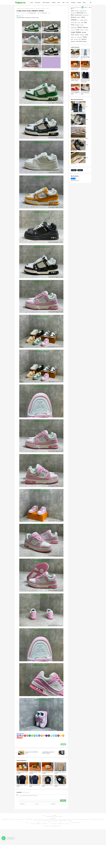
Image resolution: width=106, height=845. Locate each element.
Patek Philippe (79, 37)
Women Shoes (69, 820)
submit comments (63, 801)
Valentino (83, 39)
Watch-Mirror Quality (62, 820)
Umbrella (49, 820)
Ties (41, 820)
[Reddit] (27, 736)
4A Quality (37, 2)
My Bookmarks (67, 823)
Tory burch (76, 39)
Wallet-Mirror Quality (55, 820)
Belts (10, 819)
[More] (63, 736)
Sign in (90, 7)
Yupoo (74, 170)
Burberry (73, 17)
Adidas (72, 10)
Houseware (51, 819)
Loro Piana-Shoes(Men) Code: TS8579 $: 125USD (85, 93)
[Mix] (42, 736)
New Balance (82, 34)
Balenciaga (80, 13)
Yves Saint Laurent (81, 41)
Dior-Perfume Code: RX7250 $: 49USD (79, 109)
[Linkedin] (39, 736)
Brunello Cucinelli (85, 15)
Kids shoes (69, 819)
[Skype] (54, 736)
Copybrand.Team (32, 13)
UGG (80, 39)
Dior (85, 22)
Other (75, 37)
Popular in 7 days (54, 823)
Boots (72, 15)
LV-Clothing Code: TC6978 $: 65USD (34, 785)
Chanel (73, 20)
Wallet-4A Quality (55, 816)
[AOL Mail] (49, 736)
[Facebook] (18, 736)
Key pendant (60, 819)
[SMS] (51, 736)
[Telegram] (37, 736)
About (84, 2)
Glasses (39, 819)
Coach (79, 22)
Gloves (43, 819)
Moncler (77, 34)
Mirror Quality (46, 2)
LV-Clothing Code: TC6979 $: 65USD (47, 785)
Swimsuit (38, 820)
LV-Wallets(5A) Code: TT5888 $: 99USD (35, 772)
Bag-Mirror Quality (5, 819)
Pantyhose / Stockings (84, 819)
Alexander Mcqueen (83, 10)
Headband (47, 819)
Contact (79, 2)
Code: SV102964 (79, 160)
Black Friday (39, 823)
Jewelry (55, 819)
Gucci (79, 27)
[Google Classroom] (58, 736)
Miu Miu (84, 32)
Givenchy (82, 25)
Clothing (17, 819)
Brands (54, 2)
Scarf (103, 819)
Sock (35, 820)
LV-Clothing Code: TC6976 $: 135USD (60, 772)
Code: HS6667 (79, 122)
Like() (63, 744)
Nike (86, 35)
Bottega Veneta (78, 15)
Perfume (89, 819)
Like (67, 2)
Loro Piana (86, 29)
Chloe (78, 20)
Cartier (78, 17)
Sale (58, 2)
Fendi (72, 25)
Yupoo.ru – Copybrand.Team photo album (54, 826)
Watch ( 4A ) (61, 816)
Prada (85, 37)
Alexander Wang (73, 12)
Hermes (85, 27)
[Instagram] (20, 736)
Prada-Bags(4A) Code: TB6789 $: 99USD (75, 57)
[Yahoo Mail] (46, 736)
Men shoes (38, 8)
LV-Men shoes (43, 8)
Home (31, 2)
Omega (72, 37)
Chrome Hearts (74, 22)
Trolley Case (45, 820)
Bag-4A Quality (48, 816)
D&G (82, 22)
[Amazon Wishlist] (61, 736)
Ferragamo (77, 25)
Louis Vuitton (19, 737)
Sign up (85, 7)
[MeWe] (30, 736)
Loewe (77, 29)
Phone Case (99, 819)
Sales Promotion (44, 823)
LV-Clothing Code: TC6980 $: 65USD (60, 785)
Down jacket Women (29, 819)
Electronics (35, 819)
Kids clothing (65, 819)
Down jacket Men (22, 819)
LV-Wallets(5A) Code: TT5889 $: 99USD (47, 772)
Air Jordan (77, 10)
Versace (73, 41)
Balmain (85, 12)
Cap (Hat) (13, 819)
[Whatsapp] (32, 736)
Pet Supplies (94, 819)
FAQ (63, 2)
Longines (81, 29)
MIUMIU (72, 34)
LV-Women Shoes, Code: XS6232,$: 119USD (79, 135)
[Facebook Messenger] (56, 736)
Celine (83, 17)
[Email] (34, 736)
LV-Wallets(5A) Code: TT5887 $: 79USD (22, 772)
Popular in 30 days (61, 823)
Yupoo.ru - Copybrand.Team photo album (28, 8)
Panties (78, 819)
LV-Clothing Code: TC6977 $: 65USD (22, 785)
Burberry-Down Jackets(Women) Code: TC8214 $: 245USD (85, 80)
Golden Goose (74, 27)
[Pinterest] (25, 736)
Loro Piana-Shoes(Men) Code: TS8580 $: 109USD (75, 93)
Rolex (72, 39)
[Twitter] (22, 736)
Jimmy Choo (73, 29)
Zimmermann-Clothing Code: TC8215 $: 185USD (85, 57)
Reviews (73, 2)
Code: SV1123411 (79, 147)
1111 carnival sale (33, 823)
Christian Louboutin (83, 20)
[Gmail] (44, 736)
